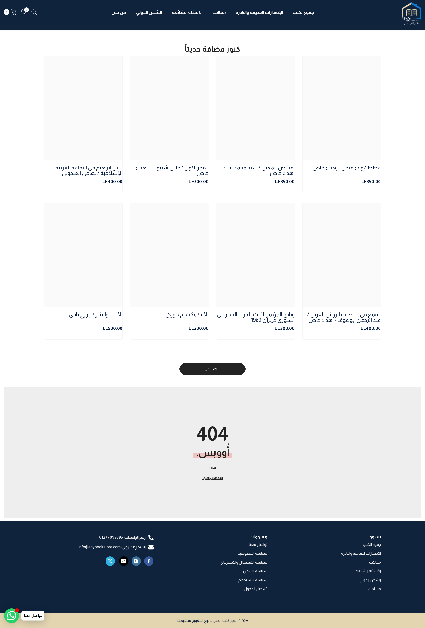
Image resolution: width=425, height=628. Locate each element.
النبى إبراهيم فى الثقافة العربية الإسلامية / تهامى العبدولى (88, 170)
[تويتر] (110, 561)
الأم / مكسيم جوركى (187, 315)
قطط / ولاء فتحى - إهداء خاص (346, 168)
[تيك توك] (124, 561)
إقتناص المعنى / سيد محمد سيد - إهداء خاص (257, 170)
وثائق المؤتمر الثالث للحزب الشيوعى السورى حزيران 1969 (256, 317)
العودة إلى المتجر (212, 478)
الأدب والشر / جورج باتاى (95, 315)
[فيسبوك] (149, 561)
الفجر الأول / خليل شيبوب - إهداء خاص (172, 170)
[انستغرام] (136, 561)
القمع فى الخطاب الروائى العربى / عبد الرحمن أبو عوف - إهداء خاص (344, 317)
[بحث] (34, 11)
